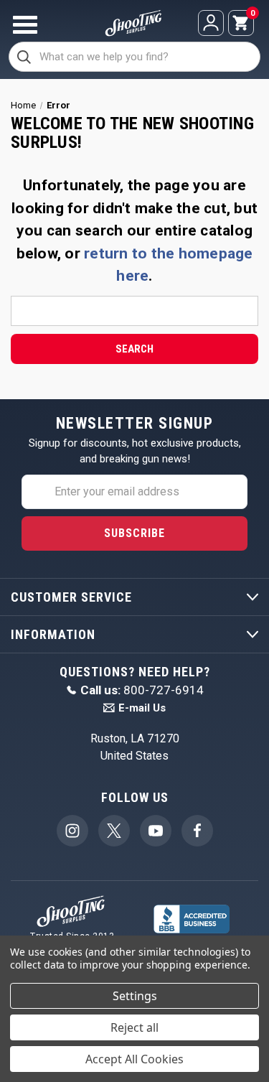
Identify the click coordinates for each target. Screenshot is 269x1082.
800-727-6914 (142, 690)
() (251, 14)
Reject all (134, 1027)
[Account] (211, 23)
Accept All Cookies (134, 1059)
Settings (135, 996)
